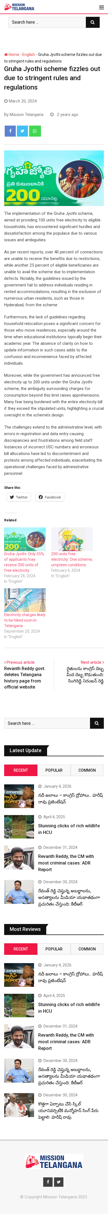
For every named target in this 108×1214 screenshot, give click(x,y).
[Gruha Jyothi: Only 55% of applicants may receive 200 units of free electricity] (25, 539)
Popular (54, 770)
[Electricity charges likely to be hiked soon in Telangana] (25, 600)
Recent (21, 770)
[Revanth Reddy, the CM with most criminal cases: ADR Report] (19, 857)
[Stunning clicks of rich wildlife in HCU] (19, 827)
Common (87, 770)
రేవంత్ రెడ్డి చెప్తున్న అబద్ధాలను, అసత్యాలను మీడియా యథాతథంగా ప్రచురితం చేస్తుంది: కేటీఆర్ (69, 897)
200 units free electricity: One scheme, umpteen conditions (72, 559)
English (28, 54)
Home (13, 54)
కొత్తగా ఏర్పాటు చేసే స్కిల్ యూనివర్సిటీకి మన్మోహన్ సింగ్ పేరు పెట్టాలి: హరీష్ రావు (68, 1110)
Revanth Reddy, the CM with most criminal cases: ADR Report (66, 863)
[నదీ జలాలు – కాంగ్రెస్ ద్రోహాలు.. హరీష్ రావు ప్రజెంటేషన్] (19, 796)
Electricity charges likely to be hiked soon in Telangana (24, 620)
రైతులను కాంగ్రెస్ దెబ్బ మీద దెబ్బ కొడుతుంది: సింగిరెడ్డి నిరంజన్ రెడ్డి (85, 675)
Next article (91, 662)
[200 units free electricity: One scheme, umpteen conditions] (72, 539)
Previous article (21, 662)
